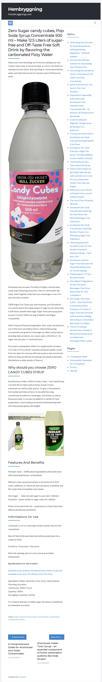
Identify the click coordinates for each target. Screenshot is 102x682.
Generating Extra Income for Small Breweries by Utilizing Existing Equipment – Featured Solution (81, 49)
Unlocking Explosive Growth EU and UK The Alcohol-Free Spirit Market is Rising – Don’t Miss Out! (81, 249)
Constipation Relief (78, 356)
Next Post (55, 637)
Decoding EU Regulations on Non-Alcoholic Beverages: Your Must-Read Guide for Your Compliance (81, 288)
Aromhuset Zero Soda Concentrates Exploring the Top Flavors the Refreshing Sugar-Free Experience (80, 214)
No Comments (14, 657)
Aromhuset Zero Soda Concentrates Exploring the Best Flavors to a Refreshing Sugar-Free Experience (80, 232)
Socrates (22, 677)
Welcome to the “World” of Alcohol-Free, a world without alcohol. (81, 193)
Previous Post (18, 637)
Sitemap (73, 370)
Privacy (73, 367)
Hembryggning (25, 9)
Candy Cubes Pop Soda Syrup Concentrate (30, 617)
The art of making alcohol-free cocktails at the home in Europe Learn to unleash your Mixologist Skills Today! (81, 333)
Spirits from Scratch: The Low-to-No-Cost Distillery (81, 88)
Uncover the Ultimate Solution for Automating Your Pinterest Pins (81, 63)
